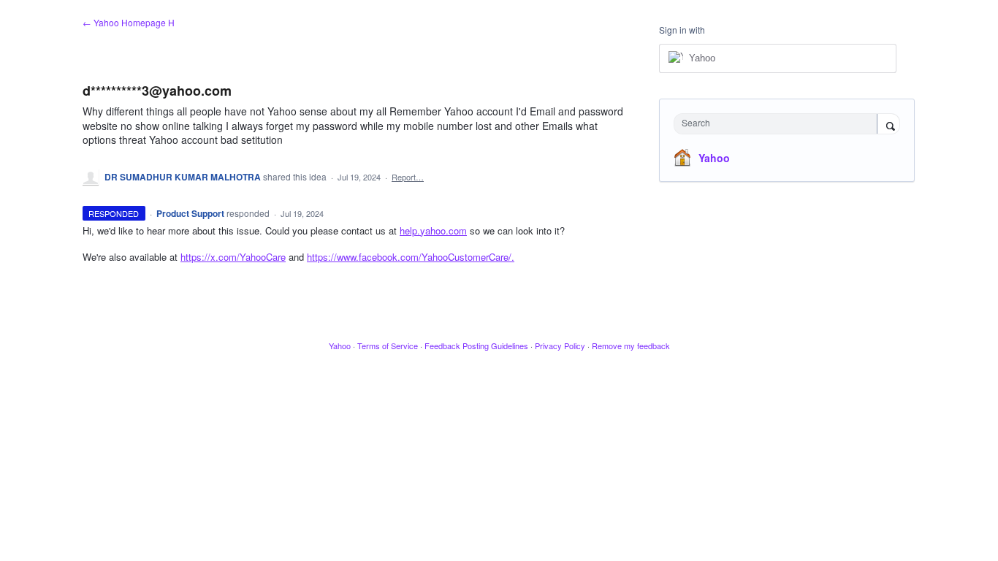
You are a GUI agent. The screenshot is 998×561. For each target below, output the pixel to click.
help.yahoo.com (433, 230)
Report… (408, 177)
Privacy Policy (560, 345)
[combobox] (779, 124)
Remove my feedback (631, 345)
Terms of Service (387, 345)
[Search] (888, 125)
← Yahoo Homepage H (129, 22)
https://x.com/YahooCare (233, 257)
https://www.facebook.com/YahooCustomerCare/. (410, 257)
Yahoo (714, 157)
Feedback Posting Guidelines (476, 345)
